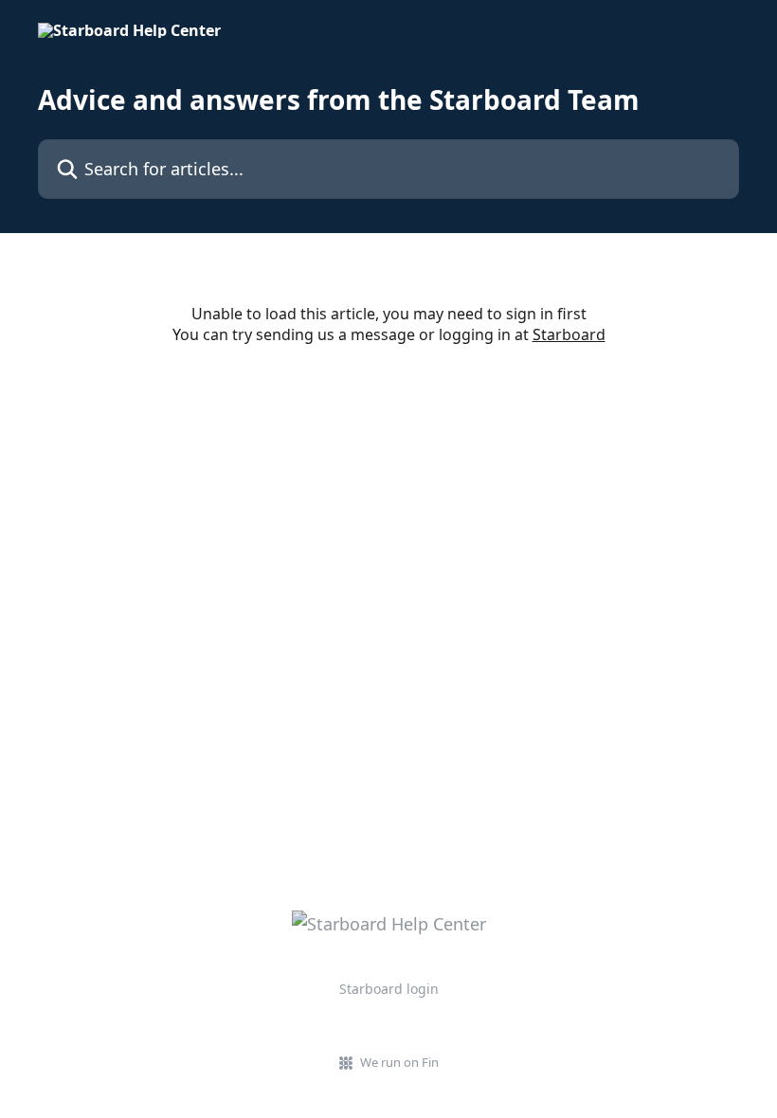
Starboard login (389, 989)
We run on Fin (399, 1062)
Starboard (569, 334)
